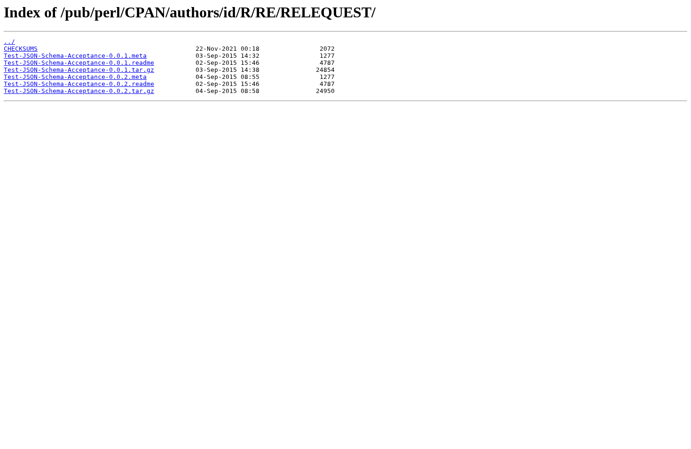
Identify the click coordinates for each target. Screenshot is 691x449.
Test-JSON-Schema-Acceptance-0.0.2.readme (79, 83)
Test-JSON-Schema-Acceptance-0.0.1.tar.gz (79, 69)
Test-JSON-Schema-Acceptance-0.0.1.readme (79, 62)
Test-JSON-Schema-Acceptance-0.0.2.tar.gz (79, 90)
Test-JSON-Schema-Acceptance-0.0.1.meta (75, 55)
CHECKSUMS (21, 48)
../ (9, 41)
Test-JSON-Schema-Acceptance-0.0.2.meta (75, 76)
